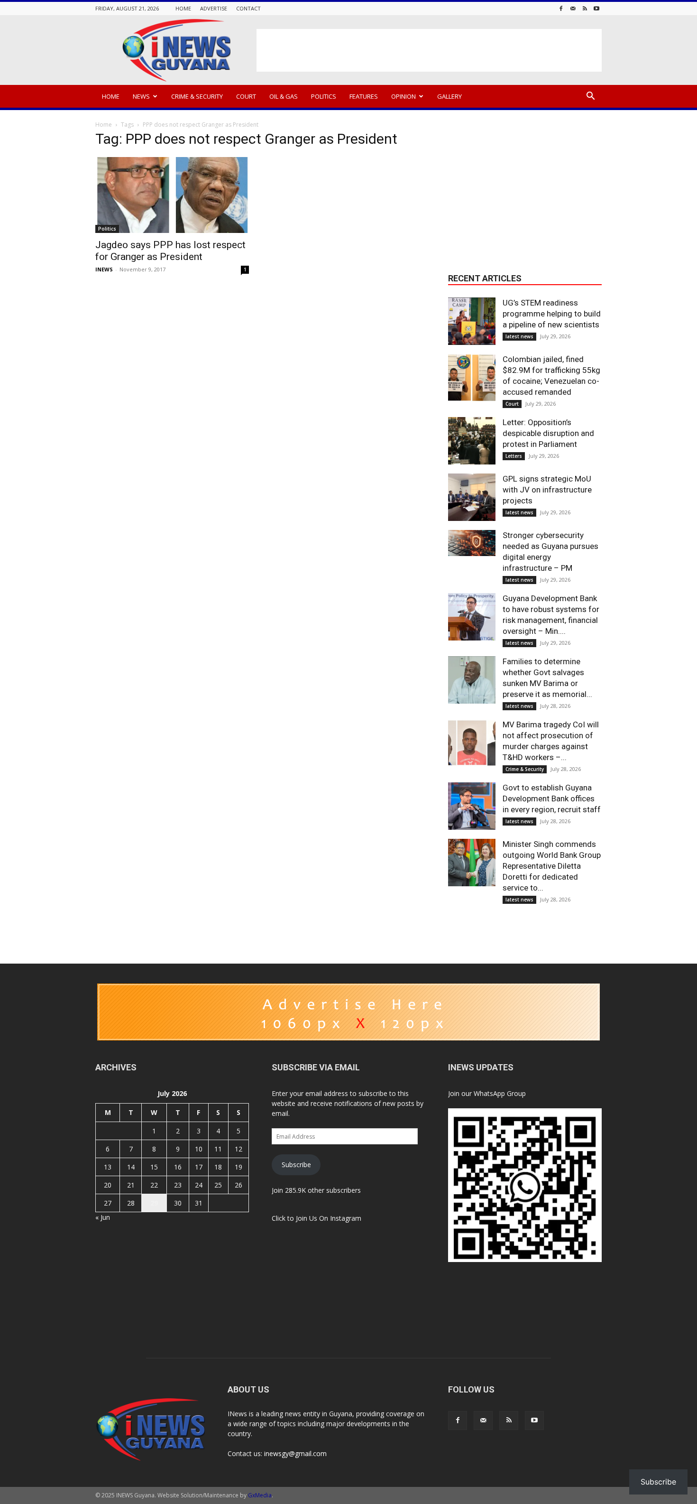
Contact (248, 8)
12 (238, 1148)
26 (238, 1184)
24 (198, 1184)
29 (154, 1202)
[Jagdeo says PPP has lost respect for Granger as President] (172, 195)
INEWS (104, 269)
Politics (323, 96)
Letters (513, 456)
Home (183, 8)
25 (218, 1184)
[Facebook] (561, 8)
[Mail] (573, 8)
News (141, 96)
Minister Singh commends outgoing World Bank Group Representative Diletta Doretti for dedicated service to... (552, 865)
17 (198, 1166)
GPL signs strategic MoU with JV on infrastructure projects (547, 489)
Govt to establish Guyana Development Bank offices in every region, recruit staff (552, 798)
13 (107, 1166)
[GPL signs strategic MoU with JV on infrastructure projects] (471, 497)
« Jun (102, 1217)
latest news (519, 336)
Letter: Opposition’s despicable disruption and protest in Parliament (548, 433)
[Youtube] (596, 8)
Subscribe (296, 1164)
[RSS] (584, 8)
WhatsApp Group (500, 1093)
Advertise (213, 8)
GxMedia (260, 1495)
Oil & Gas (283, 96)
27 (107, 1202)
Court (246, 96)
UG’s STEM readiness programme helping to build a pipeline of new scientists (552, 313)
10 (198, 1148)
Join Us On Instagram (328, 1218)
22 (154, 1184)
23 (178, 1184)
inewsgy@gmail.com (295, 1453)
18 (218, 1166)
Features (363, 96)
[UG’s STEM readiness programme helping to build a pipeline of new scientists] (471, 321)
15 (154, 1166)
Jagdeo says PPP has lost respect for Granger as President (170, 250)
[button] (590, 97)
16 (178, 1166)
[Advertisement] (429, 50)
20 (107, 1184)
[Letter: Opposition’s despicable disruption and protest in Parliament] (471, 440)
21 (131, 1184)
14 (131, 1166)
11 (218, 1148)
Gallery (449, 96)
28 (131, 1202)
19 (238, 1166)
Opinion (403, 96)
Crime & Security (197, 96)
